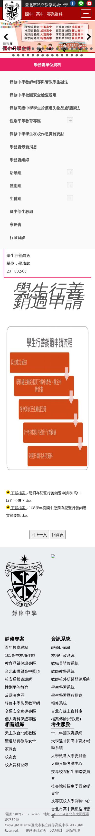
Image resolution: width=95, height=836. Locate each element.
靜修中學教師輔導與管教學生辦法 (39, 82)
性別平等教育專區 (25, 121)
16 (77, 48)
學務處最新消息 (23, 147)
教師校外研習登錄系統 (70, 679)
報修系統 (59, 703)
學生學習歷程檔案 (66, 695)
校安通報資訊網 (18, 679)
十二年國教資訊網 (66, 733)
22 (23, 55)
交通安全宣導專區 (20, 711)
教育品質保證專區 (20, 663)
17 (81, 48)
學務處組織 (19, 160)
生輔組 (15, 199)
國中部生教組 (21, 211)
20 (13, 55)
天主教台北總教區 (20, 733)
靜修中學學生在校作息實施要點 (37, 134)
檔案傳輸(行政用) (66, 719)
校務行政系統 (63, 655)
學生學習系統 (63, 687)
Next (89, 36)
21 (18, 55)
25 (38, 55)
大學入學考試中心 (66, 763)
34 (81, 55)
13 (62, 48)
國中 (29, 14)
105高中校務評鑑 (20, 655)
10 (47, 48)
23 (28, 55)
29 (57, 55)
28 (52, 55)
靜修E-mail (60, 647)
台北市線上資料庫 (66, 711)
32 (72, 55)
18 (86, 48)
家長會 (15, 224)
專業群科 (55, 14)
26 (42, 55)
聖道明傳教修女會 (20, 741)
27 (47, 55)
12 (57, 48)
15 (72, 48)
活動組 (15, 173)
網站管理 (73, 830)
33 (77, 55)
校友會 (11, 757)
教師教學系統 (63, 671)
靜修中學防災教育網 (22, 703)
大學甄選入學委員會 (68, 756)
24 (33, 55)
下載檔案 (18, 493)
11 (52, 48)
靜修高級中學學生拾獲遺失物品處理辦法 (45, 108)
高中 (40, 14)
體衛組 (15, 186)
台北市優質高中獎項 (22, 671)
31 (67, 55)
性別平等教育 (16, 687)
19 (91, 48)
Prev (6, 36)
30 (62, 55)
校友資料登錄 (16, 765)
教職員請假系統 (64, 663)
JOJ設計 (56, 830)
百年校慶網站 (16, 647)
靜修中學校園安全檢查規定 (33, 95)
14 (67, 48)
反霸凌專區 (14, 695)
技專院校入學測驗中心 (70, 801)
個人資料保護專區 (20, 719)
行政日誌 (17, 237)
